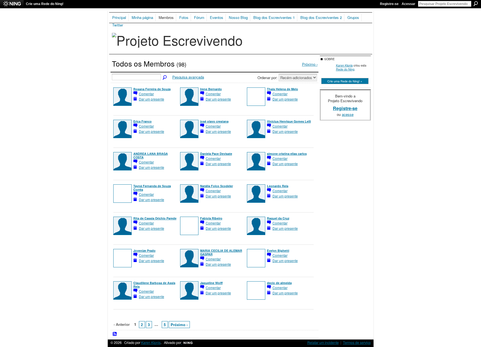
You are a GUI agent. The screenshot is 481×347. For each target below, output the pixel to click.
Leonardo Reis (277, 186)
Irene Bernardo (211, 89)
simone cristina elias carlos (287, 153)
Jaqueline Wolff (211, 283)
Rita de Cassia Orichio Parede (154, 218)
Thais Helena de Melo (282, 89)
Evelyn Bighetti (278, 250)
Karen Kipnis (344, 65)
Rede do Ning (345, 69)
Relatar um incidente (323, 342)
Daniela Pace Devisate (216, 153)
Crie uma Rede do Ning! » (344, 81)
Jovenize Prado (144, 250)
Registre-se (389, 4)
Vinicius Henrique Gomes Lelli (289, 121)
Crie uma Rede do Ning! (44, 4)
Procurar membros (165, 77)
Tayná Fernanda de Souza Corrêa (152, 188)
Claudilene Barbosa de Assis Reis (154, 285)
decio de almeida (279, 283)
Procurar (475, 3)
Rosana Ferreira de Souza (152, 89)
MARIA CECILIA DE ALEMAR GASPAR (221, 252)
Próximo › (179, 324)
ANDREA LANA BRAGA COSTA (150, 155)
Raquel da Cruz (278, 218)
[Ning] (12, 4)
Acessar (408, 4)
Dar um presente (151, 99)
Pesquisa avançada (188, 77)
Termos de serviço (357, 342)
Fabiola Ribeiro (211, 218)
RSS (114, 334)
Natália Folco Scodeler (216, 186)
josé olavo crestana (214, 121)
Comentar (146, 93)
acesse (348, 114)
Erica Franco (142, 121)
